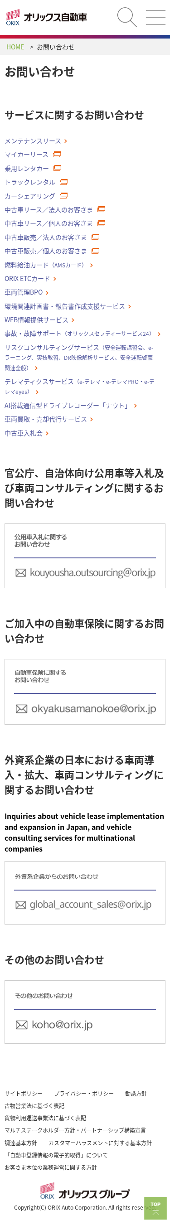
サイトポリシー (24, 1093)
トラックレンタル (30, 181)
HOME (15, 46)
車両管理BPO (24, 291)
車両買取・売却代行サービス (46, 418)
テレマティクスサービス (80, 386)
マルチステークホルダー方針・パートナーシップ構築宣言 (75, 1130)
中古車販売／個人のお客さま (46, 250)
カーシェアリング (30, 195)
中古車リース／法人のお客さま (49, 209)
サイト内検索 (127, 17)
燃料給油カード (46, 264)
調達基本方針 (21, 1143)
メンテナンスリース (33, 140)
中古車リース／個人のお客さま (49, 223)
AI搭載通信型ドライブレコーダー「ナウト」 (68, 405)
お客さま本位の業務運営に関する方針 (51, 1167)
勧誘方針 (136, 1093)
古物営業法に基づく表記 (34, 1105)
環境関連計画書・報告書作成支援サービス (65, 305)
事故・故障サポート (80, 333)
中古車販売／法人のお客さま (46, 237)
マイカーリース (27, 154)
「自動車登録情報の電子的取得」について (56, 1155)
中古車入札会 (24, 432)
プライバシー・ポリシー (84, 1093)
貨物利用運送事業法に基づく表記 (45, 1118)
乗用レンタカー (27, 168)
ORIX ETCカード (27, 278)
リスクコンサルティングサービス (79, 357)
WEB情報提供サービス (36, 319)
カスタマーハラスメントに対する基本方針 (100, 1143)
